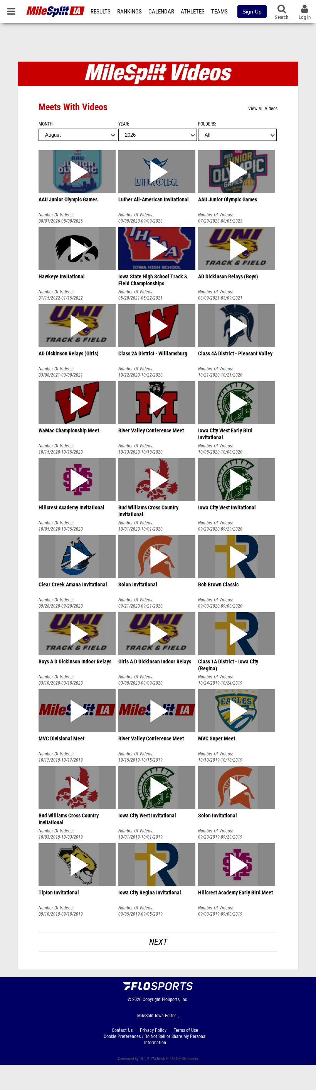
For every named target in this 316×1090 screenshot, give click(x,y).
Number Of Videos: (56, 215)
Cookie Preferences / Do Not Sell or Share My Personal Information (155, 1039)
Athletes (193, 11)
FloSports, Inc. (175, 999)
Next (158, 942)
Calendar (161, 11)
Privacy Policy (153, 1030)
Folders (206, 124)
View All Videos (262, 108)
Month (45, 124)
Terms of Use (186, 1030)
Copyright (152, 999)
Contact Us (122, 1030)
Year (123, 124)
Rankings (129, 11)
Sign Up (252, 11)
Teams (219, 11)
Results (101, 11)
